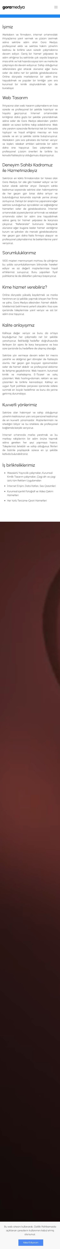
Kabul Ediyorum (30, 1242)
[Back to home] (13, 7)
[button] (56, 7)
